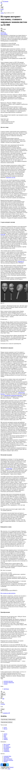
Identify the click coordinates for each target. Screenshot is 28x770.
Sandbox (6, 739)
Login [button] (2, 9)
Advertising (6, 757)
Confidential (6, 751)
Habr (8, 768)
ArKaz (2, 12)
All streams (5, 1)
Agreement (6, 749)
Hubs (5, 736)
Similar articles (12, 719)
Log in (5, 727)
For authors (6, 745)
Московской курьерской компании (13, 395)
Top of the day (4, 719)
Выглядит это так (10, 177)
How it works (7, 744)
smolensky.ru (21, 261)
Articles (5, 733)
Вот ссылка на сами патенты (8, 593)
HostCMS (3, 234)
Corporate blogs (7, 756)
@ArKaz (3, 704)
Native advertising (8, 759)
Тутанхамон (9, 468)
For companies (7, 747)
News (5, 735)
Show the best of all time (6, 722)
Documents (6, 748)
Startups (5, 761)
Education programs (8, 760)
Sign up (5, 728)
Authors (5, 738)
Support (11, 767)
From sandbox (4, 34)
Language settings (5, 767)
